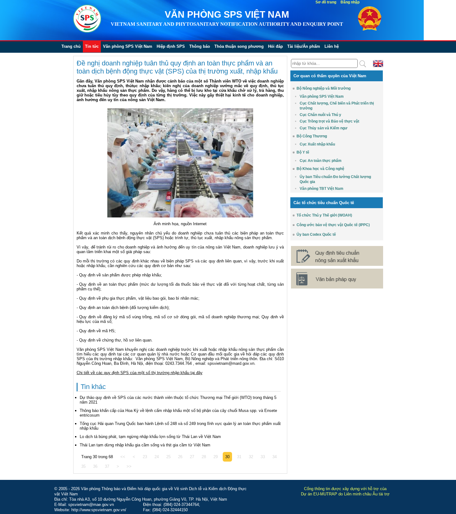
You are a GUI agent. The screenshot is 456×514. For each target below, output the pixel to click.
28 (204, 456)
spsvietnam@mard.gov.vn (231, 363)
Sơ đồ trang (325, 2)
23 (145, 456)
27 (192, 456)
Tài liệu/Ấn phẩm (303, 46)
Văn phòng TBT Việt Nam (321, 188)
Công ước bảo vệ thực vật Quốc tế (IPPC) (333, 225)
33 (263, 456)
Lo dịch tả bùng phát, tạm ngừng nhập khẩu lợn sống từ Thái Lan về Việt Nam (150, 436)
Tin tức (92, 46)
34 (274, 456)
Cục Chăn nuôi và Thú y (320, 115)
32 (251, 456)
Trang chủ (71, 46)
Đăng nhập (350, 2)
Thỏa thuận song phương (239, 46)
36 (95, 466)
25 (168, 456)
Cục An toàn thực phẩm (321, 161)
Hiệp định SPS (171, 46)
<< (122, 456)
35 (83, 466)
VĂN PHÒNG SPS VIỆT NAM (227, 14)
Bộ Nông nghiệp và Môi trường (324, 88)
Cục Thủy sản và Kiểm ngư (323, 128)
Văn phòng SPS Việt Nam (127, 46)
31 (239, 456)
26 (180, 456)
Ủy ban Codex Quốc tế (316, 234)
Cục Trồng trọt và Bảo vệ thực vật (329, 121)
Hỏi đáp (275, 46)
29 (215, 456)
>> (129, 466)
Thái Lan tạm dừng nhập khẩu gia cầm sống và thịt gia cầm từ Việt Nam (145, 445)
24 (156, 456)
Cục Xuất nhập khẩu (317, 144)
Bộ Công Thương (312, 136)
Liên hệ (331, 46)
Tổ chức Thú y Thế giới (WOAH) (324, 215)
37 (107, 466)
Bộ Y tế (303, 152)
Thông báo (199, 46)
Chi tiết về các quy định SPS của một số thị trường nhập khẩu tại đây (140, 372)
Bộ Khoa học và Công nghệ (320, 169)
